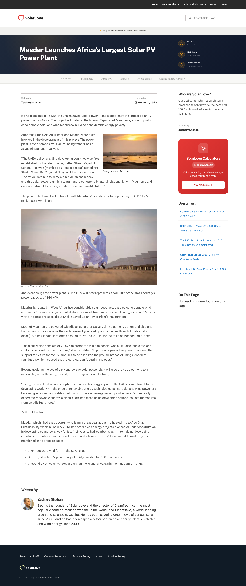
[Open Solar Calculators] (205, 4)
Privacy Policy (81, 556)
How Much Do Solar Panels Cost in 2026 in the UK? (203, 271)
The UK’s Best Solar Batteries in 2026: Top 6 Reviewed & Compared (201, 242)
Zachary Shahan (50, 499)
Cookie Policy (116, 556)
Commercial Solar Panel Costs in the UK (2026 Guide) (202, 214)
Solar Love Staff (29, 556)
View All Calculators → (203, 185)
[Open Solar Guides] (178, 4)
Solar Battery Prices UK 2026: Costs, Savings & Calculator (200, 228)
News (99, 556)
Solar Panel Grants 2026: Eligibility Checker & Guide (199, 257)
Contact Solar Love (55, 556)
